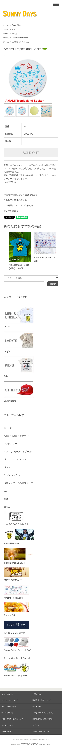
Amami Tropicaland (20, 38)
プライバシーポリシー (41, 731)
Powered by (15, 744)
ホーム (6, 25)
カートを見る (6, 731)
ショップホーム (7, 694)
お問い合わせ (37, 694)
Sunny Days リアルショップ (43, 713)
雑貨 (13, 29)
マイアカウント (7, 725)
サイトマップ (37, 706)
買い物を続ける (11, 211)
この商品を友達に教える (15, 200)
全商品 (14, 34)
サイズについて (7, 713)
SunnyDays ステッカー (21, 42)
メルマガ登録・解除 (9, 706)
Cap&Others (17, 25)
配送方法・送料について (42, 700)
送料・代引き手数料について (12, 719)
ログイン (36, 725)
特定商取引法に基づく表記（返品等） (21, 194)
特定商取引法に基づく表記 (42, 719)
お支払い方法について (10, 700)
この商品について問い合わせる (18, 205)
